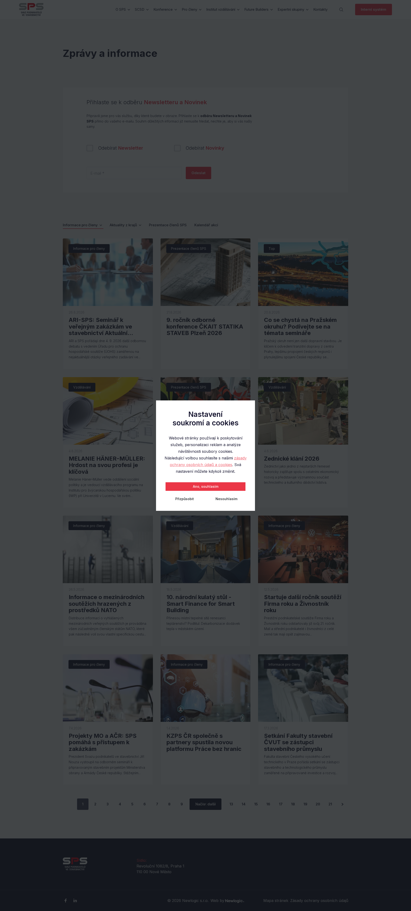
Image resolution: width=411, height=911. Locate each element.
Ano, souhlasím (205, 486)
